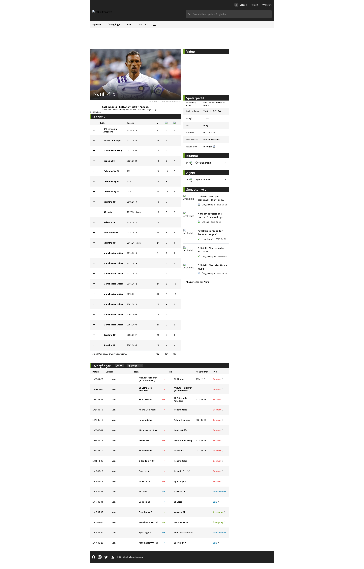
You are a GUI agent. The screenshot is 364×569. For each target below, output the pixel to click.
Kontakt (254, 4)
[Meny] (154, 24)
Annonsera (267, 4)
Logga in (244, 4)
